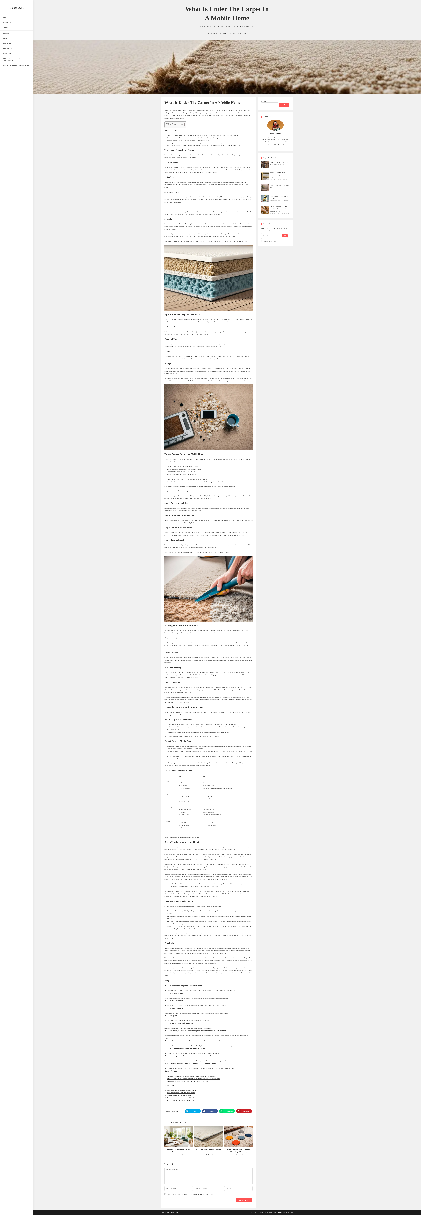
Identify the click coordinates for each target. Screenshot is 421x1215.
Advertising (254, 1212)
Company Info (272, 1212)
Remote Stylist (16, 7)
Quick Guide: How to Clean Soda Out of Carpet (181, 1090)
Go (285, 236)
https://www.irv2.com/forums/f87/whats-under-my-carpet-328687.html (187, 1081)
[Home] (208, 33)
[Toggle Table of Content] (181, 124)
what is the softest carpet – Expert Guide (179, 1095)
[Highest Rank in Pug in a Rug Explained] (265, 198)
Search (263, 101)
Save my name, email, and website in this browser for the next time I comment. (191, 1194)
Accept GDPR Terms (270, 241)
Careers (279, 1212)
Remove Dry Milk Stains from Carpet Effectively (182, 1098)
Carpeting (228, 26)
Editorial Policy (263, 1212)
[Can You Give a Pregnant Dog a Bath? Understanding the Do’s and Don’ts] (265, 210)
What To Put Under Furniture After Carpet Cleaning (238, 1151)
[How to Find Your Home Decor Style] (265, 187)
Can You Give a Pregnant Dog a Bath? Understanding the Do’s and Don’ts (279, 209)
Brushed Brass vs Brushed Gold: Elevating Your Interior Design (279, 175)
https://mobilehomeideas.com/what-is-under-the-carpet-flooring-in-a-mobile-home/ (191, 1076)
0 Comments (238, 26)
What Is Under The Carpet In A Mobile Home (232, 33)
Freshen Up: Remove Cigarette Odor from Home (178, 1151)
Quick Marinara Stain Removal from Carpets (181, 1092)
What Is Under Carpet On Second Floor (208, 1151)
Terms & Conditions (287, 1212)
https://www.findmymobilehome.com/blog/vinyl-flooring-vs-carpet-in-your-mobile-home (193, 1078)
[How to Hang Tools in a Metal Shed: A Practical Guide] (265, 164)
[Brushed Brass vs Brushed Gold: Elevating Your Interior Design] (265, 176)
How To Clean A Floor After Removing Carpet (181, 1100)
